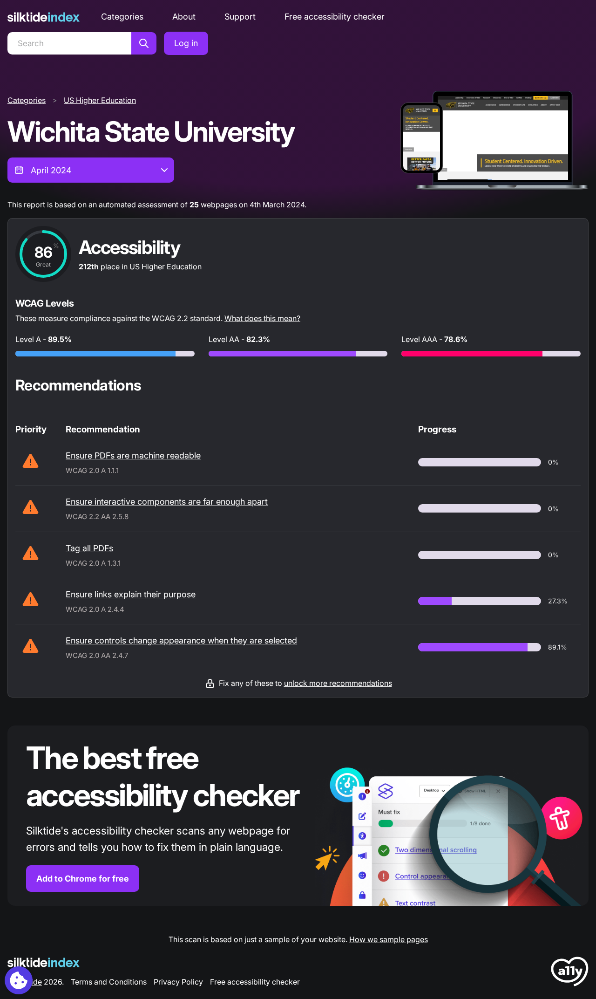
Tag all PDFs (89, 548)
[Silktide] (43, 17)
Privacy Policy (178, 981)
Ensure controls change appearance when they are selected (181, 640)
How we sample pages (388, 939)
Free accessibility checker (334, 16)
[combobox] (90, 170)
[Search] (143, 43)
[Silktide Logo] (43, 962)
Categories (122, 16)
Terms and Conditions (109, 981)
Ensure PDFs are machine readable (133, 455)
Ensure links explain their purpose (131, 594)
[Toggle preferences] (19, 980)
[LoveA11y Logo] (570, 973)
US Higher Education (100, 100)
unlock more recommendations (338, 683)
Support (240, 16)
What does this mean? (262, 318)
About (184, 16)
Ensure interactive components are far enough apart (167, 501)
